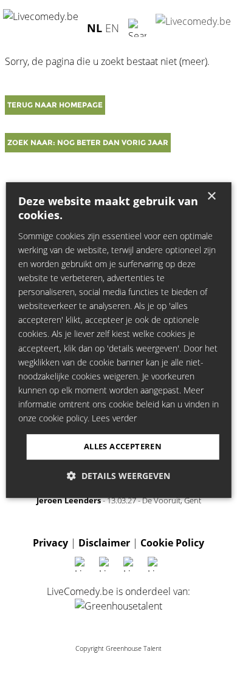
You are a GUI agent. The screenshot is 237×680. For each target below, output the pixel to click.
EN (112, 27)
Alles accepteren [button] (123, 446)
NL (94, 27)
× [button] (211, 196)
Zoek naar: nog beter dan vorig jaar (87, 142)
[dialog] (119, 340)
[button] (118, 476)
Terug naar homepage (55, 104)
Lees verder (114, 418)
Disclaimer (104, 542)
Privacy (50, 542)
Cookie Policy (172, 542)
